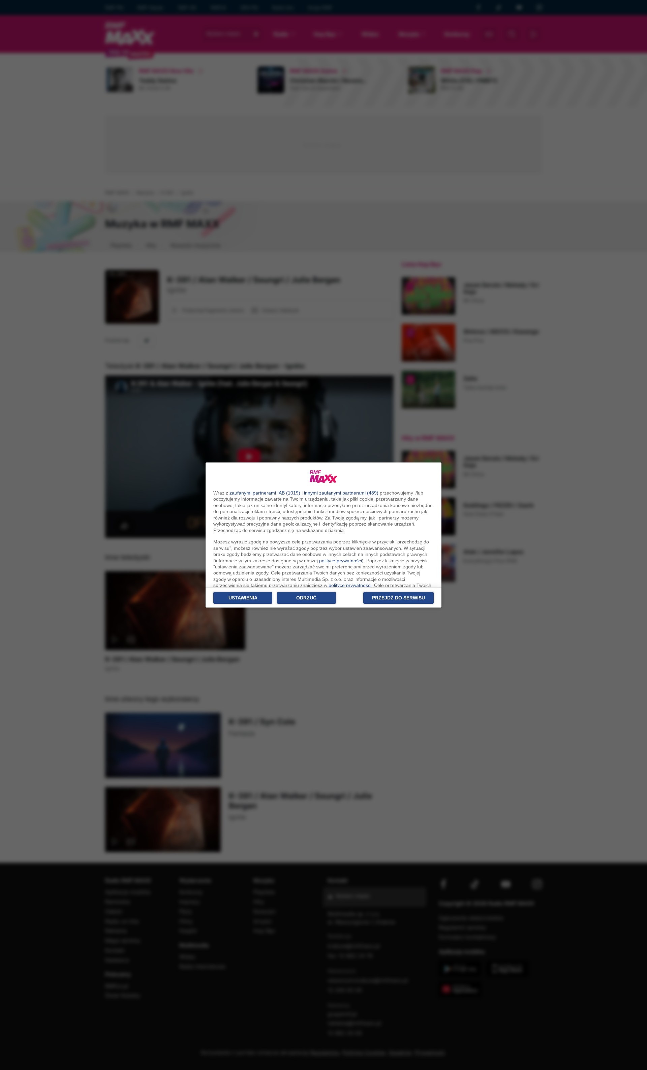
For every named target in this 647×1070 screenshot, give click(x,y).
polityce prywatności (340, 560)
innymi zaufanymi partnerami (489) (341, 493)
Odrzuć (306, 597)
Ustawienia (242, 597)
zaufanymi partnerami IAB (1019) (264, 493)
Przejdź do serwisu (398, 597)
